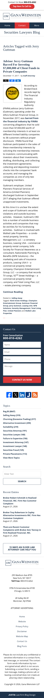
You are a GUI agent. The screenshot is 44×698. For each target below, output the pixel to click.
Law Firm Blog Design (22, 695)
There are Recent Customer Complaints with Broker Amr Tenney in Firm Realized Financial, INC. (22, 530)
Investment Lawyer (15, 446)
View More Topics (11, 457)
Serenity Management (21, 308)
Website (22, 621)
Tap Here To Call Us (22, 6)
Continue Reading (13, 291)
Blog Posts (22, 646)
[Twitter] (15, 395)
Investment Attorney (15, 442)
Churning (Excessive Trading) (19, 419)
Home (7, 25)
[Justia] (28, 395)
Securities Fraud (13, 450)
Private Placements (15, 454)
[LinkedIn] (22, 395)
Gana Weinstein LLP (30, 684)
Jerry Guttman (15, 306)
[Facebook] (9, 395)
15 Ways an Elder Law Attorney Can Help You (22, 548)
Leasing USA (27, 306)
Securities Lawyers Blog (22, 16)
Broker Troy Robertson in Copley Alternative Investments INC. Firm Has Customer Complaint (21, 515)
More (36, 25)
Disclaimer (22, 631)
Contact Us (22, 641)
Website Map (22, 636)
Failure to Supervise (15, 438)
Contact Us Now (22, 379)
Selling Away (17, 298)
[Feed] (35, 395)
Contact (22, 25)
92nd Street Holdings (19, 300)
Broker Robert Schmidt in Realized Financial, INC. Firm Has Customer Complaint (19, 501)
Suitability (10, 427)
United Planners (14, 311)
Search (22, 481)
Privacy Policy (22, 626)
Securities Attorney (15, 430)
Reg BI (9, 411)
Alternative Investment (17, 423)
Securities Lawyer (14, 434)
